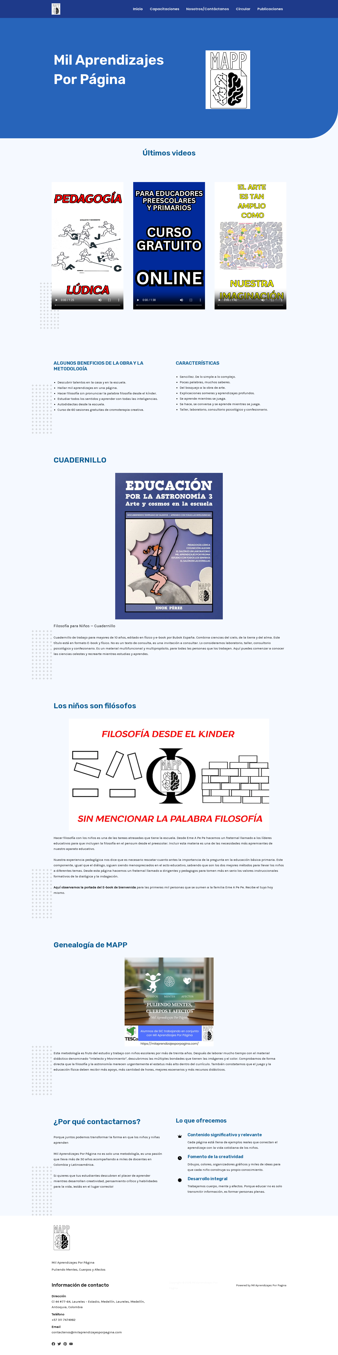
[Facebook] (53, 1344)
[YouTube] (71, 1344)
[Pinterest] (65, 1344)
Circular (243, 8)
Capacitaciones (164, 8)
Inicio (138, 8)
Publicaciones (270, 8)
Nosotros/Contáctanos (207, 8)
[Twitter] (59, 1344)
